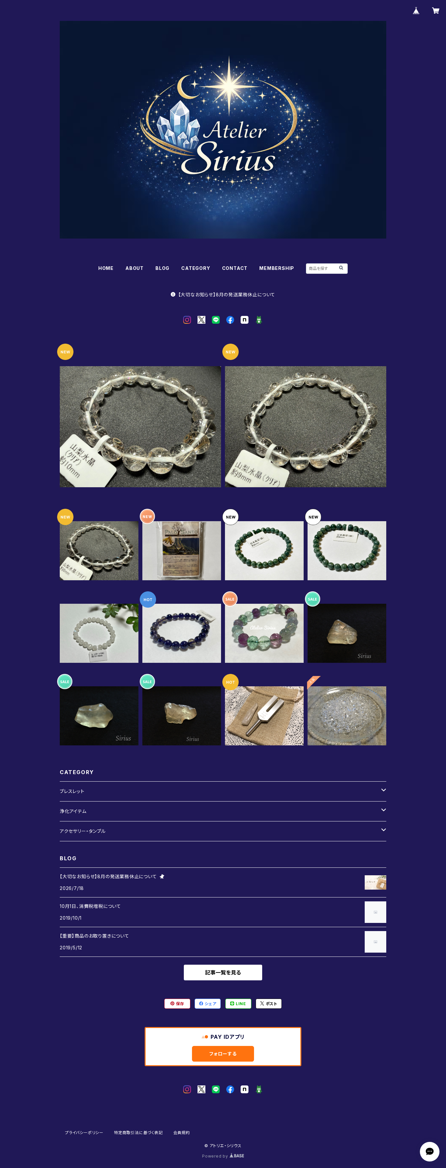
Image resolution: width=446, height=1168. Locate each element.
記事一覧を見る (223, 972)
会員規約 (181, 1132)
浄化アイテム (73, 811)
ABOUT (134, 268)
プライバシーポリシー (84, 1132)
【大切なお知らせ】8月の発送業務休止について (226, 294)
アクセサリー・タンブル (83, 831)
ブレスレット (72, 791)
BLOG (162, 268)
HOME (106, 268)
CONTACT (235, 268)
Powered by (216, 1156)
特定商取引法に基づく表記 (138, 1132)
